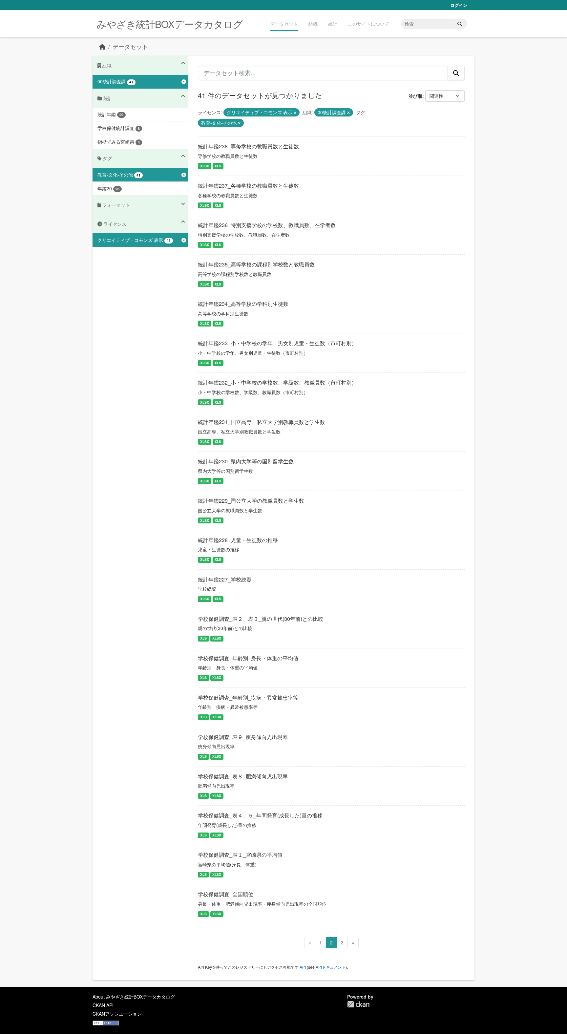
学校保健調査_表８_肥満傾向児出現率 (243, 776)
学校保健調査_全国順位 (225, 894)
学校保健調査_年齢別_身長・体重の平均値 (248, 658)
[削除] (295, 112)
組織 (313, 23)
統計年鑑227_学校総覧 (225, 579)
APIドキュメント (331, 967)
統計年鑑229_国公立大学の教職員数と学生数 (251, 500)
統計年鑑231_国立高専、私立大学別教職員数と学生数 (261, 422)
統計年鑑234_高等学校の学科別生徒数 (243, 303)
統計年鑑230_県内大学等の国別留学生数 (246, 461)
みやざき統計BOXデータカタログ (169, 24)
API (303, 967)
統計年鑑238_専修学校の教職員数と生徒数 (248, 146)
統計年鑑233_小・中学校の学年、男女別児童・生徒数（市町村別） (277, 343)
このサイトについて (368, 23)
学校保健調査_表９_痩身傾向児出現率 (243, 737)
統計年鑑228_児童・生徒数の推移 (238, 540)
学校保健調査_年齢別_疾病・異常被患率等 (248, 697)
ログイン (458, 5)
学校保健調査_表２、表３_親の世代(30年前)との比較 (260, 619)
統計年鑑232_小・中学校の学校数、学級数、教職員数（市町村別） (277, 382)
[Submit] (459, 24)
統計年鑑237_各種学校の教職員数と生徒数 (248, 185)
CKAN (358, 1004)
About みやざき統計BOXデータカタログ (134, 996)
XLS (218, 165)
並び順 (415, 96)
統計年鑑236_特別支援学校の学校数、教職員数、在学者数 (267, 225)
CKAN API (103, 1005)
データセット (284, 23)
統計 (332, 23)
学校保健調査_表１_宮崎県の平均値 (240, 854)
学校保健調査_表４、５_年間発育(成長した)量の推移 (260, 815)
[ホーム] (102, 46)
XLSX (204, 165)
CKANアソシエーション (117, 1013)
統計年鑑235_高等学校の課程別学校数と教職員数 (256, 264)
